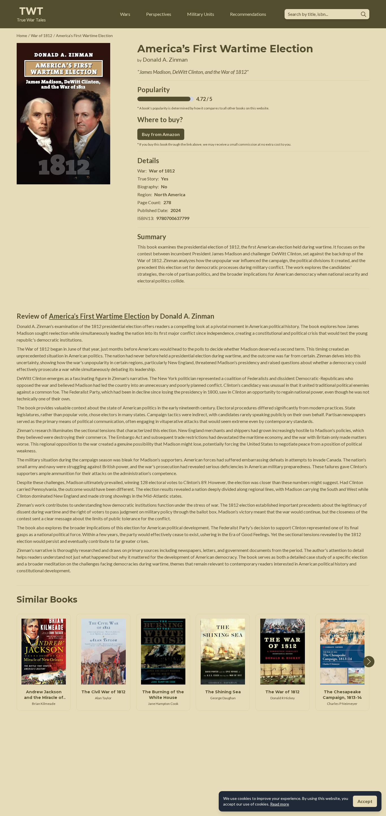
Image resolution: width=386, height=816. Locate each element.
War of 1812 (41, 35)
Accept (364, 801)
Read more (279, 804)
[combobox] (322, 14)
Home (22, 35)
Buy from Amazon (161, 134)
